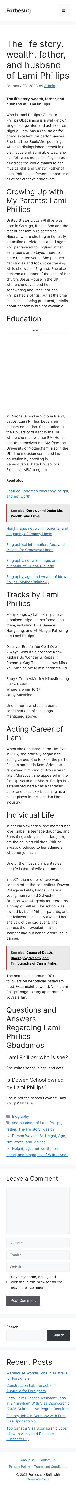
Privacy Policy (19, 1467)
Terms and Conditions (50, 1467)
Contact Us (47, 1460)
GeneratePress (38, 1479)
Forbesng (18, 10)
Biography (20, 1116)
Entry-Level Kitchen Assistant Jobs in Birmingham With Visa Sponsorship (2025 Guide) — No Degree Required (37, 1403)
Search (12, 1327)
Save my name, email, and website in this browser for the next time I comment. (37, 1282)
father (11, 1129)
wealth (48, 1129)
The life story (29, 1129)
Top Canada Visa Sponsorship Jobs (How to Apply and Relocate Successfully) (36, 1433)
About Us (28, 1460)
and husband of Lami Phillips (36, 1123)
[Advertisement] (38, 372)
